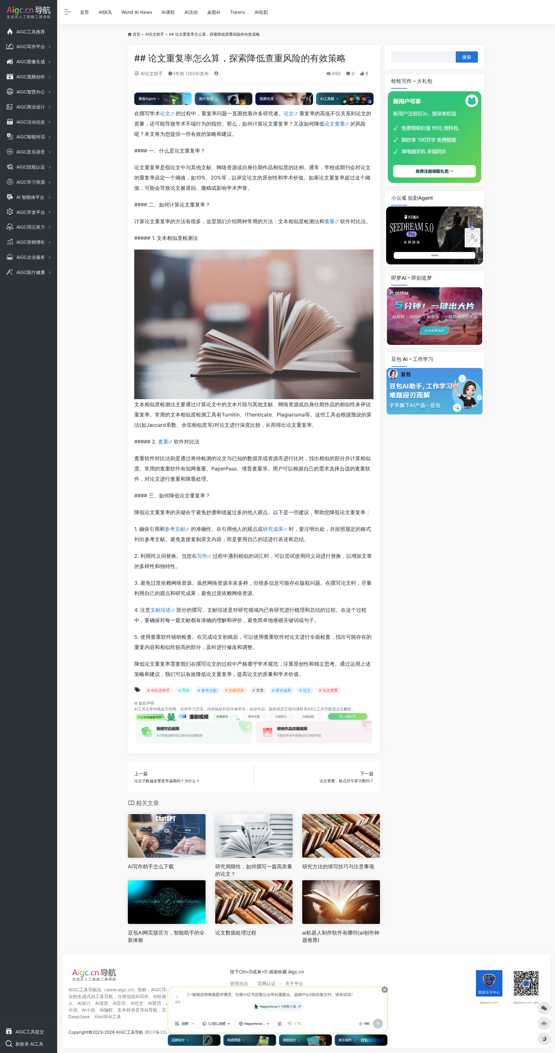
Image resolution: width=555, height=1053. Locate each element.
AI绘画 (159, 996)
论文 (165, 113)
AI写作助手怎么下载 (151, 866)
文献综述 (160, 610)
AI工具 (139, 708)
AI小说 (88, 1010)
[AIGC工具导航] (94, 976)
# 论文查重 (328, 690)
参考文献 (175, 529)
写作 (202, 556)
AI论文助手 (154, 34)
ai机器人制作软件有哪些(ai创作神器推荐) (340, 936)
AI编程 (106, 1010)
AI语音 (101, 1003)
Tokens (237, 12)
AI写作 (142, 996)
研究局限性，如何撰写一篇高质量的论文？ (253, 870)
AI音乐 (119, 1003)
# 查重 (258, 690)
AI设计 (84, 1003)
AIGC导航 (161, 989)
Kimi (99, 1016)
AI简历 (154, 1003)
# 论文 (305, 690)
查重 (329, 221)
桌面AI (213, 12)
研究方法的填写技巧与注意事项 (338, 866)
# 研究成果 (281, 690)
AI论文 (137, 1003)
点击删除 (343, 708)
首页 (84, 12)
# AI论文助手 (158, 690)
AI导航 (150, 1010)
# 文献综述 (234, 690)
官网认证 (267, 983)
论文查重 (334, 123)
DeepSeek (79, 1016)
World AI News (136, 12)
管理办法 (239, 983)
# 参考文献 (207, 690)
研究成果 (273, 529)
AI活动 (191, 12)
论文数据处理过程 (235, 932)
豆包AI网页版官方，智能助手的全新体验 (166, 936)
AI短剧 (261, 12)
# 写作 (183, 690)
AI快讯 (105, 12)
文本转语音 (128, 1010)
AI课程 (168, 12)
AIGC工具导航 (319, 708)
